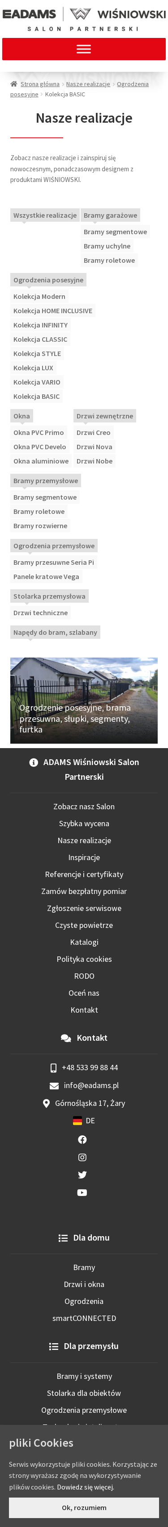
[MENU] (84, 49)
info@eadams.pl (90, 1085)
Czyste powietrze (84, 925)
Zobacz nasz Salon (84, 806)
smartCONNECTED (84, 1318)
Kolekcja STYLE (37, 353)
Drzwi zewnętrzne (105, 415)
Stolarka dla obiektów (84, 1393)
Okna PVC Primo (38, 432)
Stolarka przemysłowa (49, 596)
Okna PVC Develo (39, 446)
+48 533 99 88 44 (89, 1067)
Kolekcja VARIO (36, 381)
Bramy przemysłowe (45, 480)
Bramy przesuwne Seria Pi (53, 562)
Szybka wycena (84, 823)
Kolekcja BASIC (36, 396)
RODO (84, 976)
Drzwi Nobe (94, 460)
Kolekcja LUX (33, 367)
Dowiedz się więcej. (85, 1486)
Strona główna (40, 84)
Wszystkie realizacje (45, 215)
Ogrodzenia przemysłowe (54, 545)
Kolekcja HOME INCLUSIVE (52, 310)
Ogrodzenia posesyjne (48, 279)
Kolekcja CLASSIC (40, 339)
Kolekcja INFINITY (40, 324)
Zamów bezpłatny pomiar (84, 891)
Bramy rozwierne (40, 525)
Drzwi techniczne (40, 612)
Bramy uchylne (107, 245)
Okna (21, 415)
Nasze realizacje (88, 84)
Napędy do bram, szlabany (55, 632)
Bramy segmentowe (115, 231)
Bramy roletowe (109, 260)
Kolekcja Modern (39, 296)
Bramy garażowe (110, 215)
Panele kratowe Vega (46, 576)
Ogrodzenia (84, 1301)
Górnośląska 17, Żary (89, 1103)
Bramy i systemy (84, 1376)
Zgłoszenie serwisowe (84, 908)
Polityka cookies (84, 959)
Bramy (84, 1267)
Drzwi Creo (94, 432)
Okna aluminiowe (41, 460)
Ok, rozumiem (84, 1507)
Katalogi (84, 942)
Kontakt (84, 1010)
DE (90, 1120)
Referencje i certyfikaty (84, 874)
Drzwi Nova (94, 446)
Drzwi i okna (84, 1284)
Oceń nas (84, 993)
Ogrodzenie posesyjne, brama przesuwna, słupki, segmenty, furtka (75, 718)
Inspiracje (84, 857)
